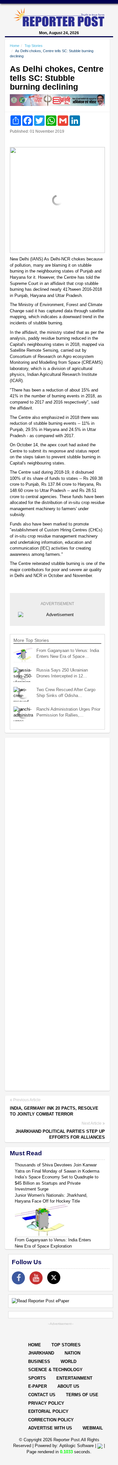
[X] (53, 1277)
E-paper (37, 1386)
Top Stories (34, 46)
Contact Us (41, 1394)
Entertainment (74, 1378)
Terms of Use (82, 1394)
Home (14, 46)
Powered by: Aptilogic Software (64, 1445)
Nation (72, 1353)
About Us (68, 1386)
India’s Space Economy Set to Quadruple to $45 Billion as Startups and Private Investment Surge (56, 1183)
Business (39, 1361)
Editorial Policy (48, 1411)
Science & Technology (55, 1369)
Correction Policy (51, 1419)
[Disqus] (57, 826)
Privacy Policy (46, 1403)
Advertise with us (50, 1428)
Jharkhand (41, 1353)
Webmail (93, 1428)
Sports (37, 1378)
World (68, 1361)
